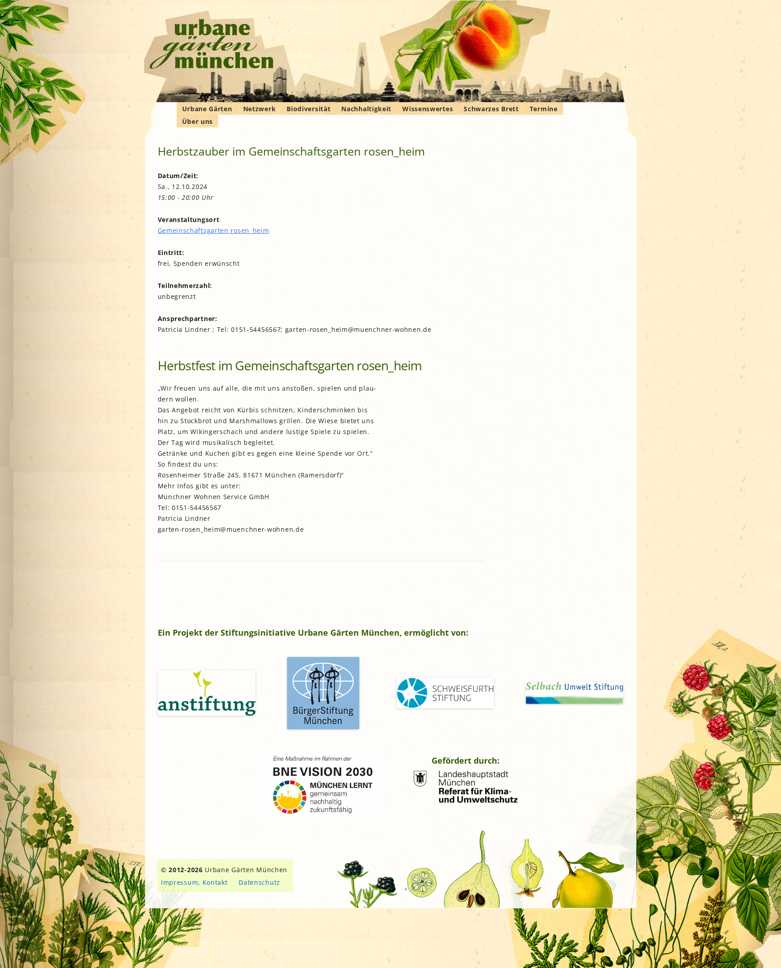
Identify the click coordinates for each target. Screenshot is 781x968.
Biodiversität (308, 108)
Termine (544, 108)
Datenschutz (259, 882)
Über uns (197, 121)
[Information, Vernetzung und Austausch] (212, 45)
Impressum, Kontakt (194, 882)
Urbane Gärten (207, 108)
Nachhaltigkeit (366, 108)
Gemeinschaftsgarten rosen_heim (213, 230)
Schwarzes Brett (491, 108)
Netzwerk (259, 108)
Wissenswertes (427, 108)
